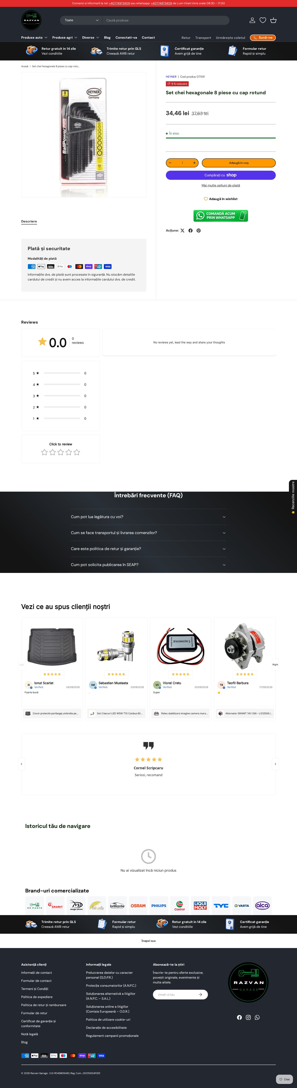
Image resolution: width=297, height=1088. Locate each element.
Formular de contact (36, 981)
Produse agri (62, 37)
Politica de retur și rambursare (43, 1005)
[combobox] (145, 20)
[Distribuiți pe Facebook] (190, 230)
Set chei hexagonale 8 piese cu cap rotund (56, 66)
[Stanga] (21, 764)
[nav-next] (275, 664)
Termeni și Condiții (34, 989)
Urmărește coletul (230, 38)
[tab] (29, 221)
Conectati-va (126, 37)
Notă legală (29, 1034)
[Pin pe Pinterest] (199, 230)
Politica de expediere (37, 997)
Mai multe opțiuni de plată (221, 185)
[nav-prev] (21, 664)
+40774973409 (119, 3)
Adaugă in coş (239, 163)
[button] (273, 20)
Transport (203, 38)
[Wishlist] (263, 20)
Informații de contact (36, 973)
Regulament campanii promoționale (112, 1036)
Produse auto (32, 37)
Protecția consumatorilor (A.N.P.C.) (111, 985)
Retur (186, 38)
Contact (148, 37)
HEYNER (171, 76)
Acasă (24, 66)
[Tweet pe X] (182, 230)
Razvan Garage (39, 1073)
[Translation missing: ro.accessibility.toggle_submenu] (45, 37)
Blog (107, 37)
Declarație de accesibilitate (106, 1028)
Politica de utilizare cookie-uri (108, 1019)
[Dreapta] (275, 764)
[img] (52, 674)
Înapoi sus (149, 941)
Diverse (88, 37)
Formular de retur (34, 1013)
